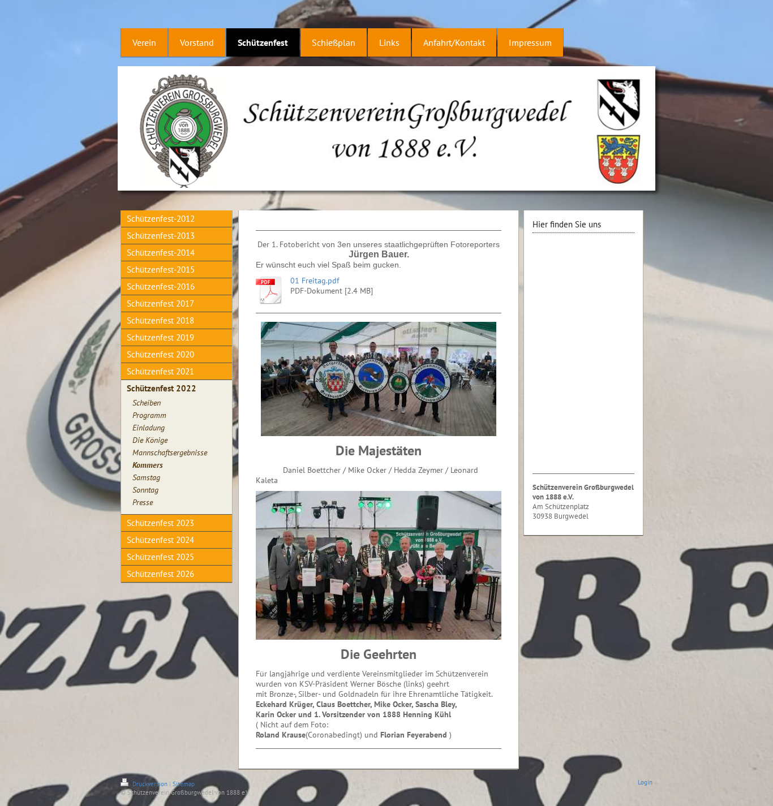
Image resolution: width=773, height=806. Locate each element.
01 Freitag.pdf (314, 280)
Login (645, 782)
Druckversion (150, 784)
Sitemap (184, 784)
